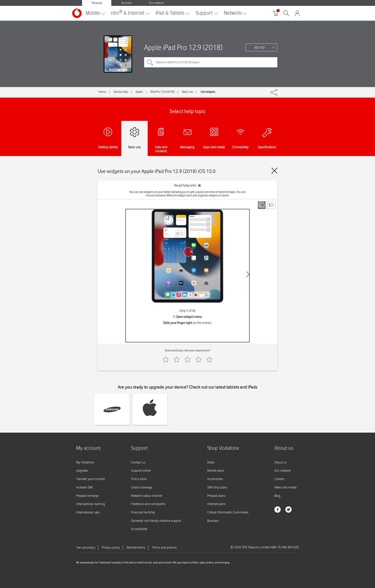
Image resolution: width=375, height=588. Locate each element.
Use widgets (208, 92)
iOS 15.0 (259, 47)
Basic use (187, 92)
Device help (121, 92)
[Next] (247, 274)
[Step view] (262, 205)
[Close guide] (274, 171)
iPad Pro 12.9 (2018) (162, 92)
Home (102, 92)
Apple (139, 92)
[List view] (271, 205)
